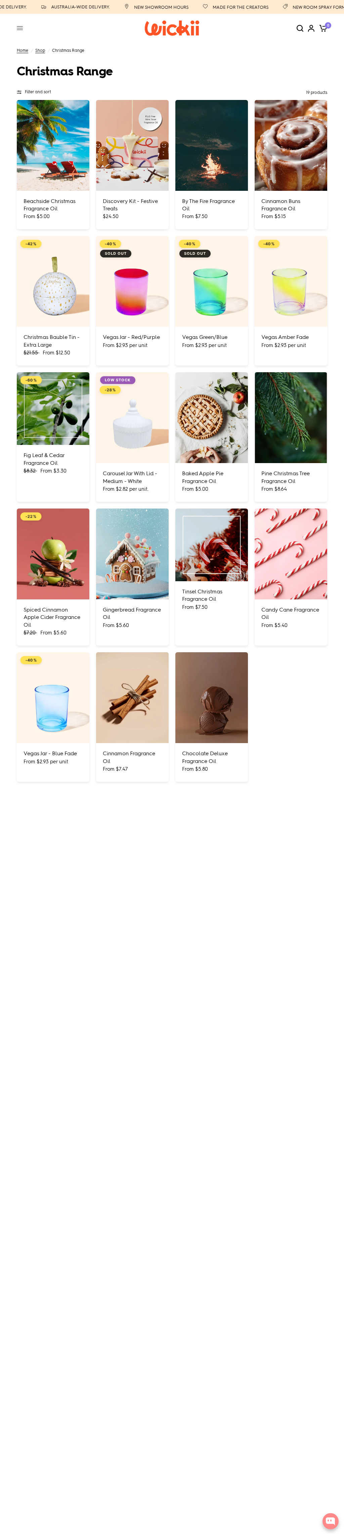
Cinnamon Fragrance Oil (129, 757)
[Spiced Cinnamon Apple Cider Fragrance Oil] (53, 554)
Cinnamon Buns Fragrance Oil (280, 205)
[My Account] (311, 28)
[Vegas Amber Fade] (291, 281)
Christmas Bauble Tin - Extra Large (52, 341)
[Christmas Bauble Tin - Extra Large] (53, 281)
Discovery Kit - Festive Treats (130, 205)
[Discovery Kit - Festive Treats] (132, 145)
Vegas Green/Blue (204, 337)
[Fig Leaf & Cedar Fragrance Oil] (53, 408)
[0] (322, 28)
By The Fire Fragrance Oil (208, 205)
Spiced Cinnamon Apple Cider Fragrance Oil (52, 617)
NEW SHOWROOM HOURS (144, 7)
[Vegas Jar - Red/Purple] (132, 281)
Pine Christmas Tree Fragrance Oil (285, 477)
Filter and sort (38, 92)
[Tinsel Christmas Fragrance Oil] (211, 545)
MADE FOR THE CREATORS (223, 7)
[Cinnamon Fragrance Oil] (132, 697)
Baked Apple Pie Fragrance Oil (202, 477)
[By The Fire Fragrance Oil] (211, 145)
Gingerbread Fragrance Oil (132, 613)
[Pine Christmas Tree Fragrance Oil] (291, 417)
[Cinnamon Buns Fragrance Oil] (291, 145)
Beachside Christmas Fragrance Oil (50, 205)
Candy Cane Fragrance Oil (290, 613)
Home (22, 50)
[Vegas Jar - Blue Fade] (53, 697)
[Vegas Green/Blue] (211, 281)
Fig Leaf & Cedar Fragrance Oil (44, 459)
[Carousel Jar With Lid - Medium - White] (132, 417)
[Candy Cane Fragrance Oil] (291, 554)
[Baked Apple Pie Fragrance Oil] (211, 417)
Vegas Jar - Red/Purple (131, 337)
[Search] (300, 28)
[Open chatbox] (330, 1521)
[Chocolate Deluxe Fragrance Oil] (211, 697)
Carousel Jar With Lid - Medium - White (130, 477)
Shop (40, 50)
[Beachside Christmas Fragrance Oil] (53, 145)
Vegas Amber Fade (285, 337)
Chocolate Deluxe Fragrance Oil (205, 757)
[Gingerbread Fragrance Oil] (132, 554)
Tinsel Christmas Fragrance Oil (202, 595)
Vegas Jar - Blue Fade (50, 753)
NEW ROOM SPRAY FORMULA (306, 7)
